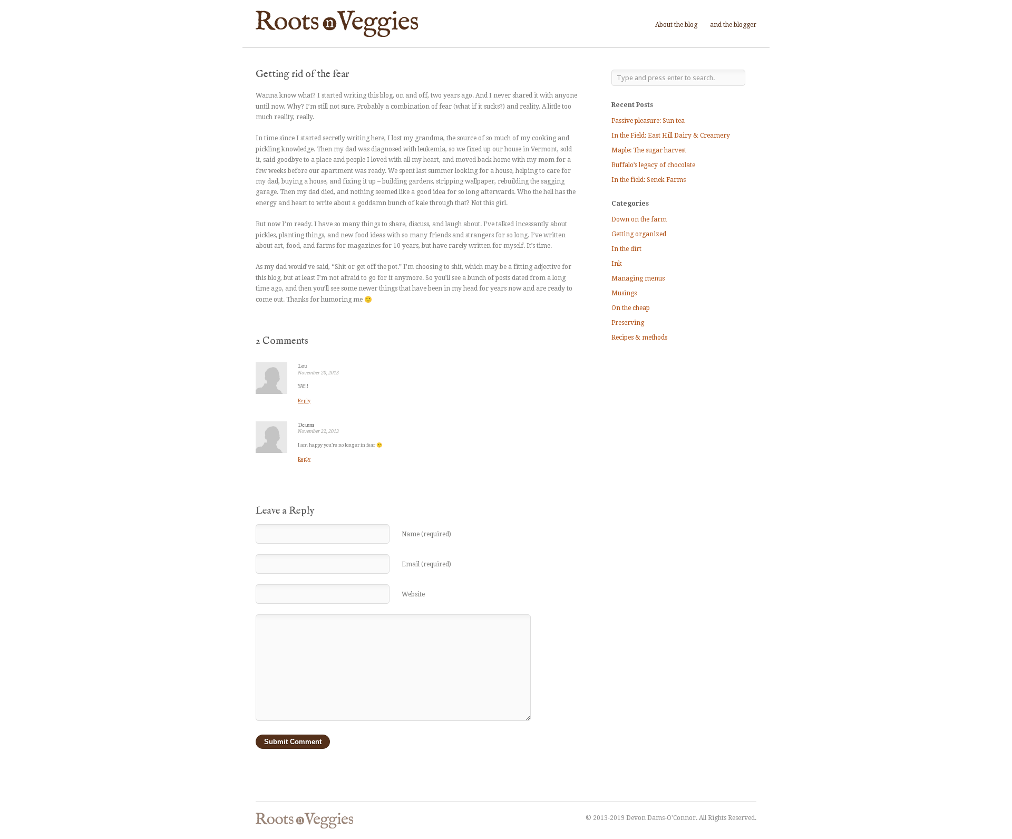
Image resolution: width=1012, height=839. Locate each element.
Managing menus (638, 278)
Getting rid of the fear (302, 74)
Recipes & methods (639, 337)
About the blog (676, 24)
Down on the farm (639, 219)
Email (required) (426, 564)
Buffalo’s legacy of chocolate (653, 165)
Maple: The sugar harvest (648, 150)
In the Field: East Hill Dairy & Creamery (670, 135)
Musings (624, 293)
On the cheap (630, 308)
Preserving (627, 322)
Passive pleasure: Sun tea (648, 120)
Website (413, 594)
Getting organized (638, 234)
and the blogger (733, 24)
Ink (616, 263)
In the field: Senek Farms (648, 180)
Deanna (306, 425)
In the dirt (626, 249)
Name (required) (426, 534)
